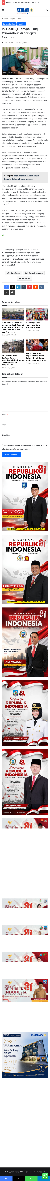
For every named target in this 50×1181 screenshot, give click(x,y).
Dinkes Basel (14, 273)
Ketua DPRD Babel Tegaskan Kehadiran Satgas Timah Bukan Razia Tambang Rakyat (36, 357)
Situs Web (6, 435)
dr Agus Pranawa (34, 273)
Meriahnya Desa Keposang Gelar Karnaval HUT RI (33, 325)
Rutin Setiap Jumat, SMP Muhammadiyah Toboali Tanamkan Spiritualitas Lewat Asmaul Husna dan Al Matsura (13, 327)
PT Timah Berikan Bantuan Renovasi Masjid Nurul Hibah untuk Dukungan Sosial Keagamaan (13, 360)
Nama (5, 414)
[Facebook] (6, 287)
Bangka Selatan (15, 19)
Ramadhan (25, 278)
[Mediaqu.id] (24, 10)
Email (4, 425)
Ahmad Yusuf (8, 43)
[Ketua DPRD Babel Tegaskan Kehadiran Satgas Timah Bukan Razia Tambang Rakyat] (37, 345)
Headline (21, 24)
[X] (12, 287)
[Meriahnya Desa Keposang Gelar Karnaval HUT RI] (37, 314)
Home (5, 19)
